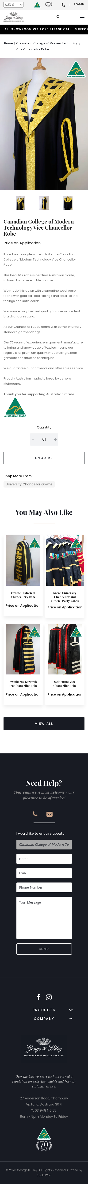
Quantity (44, 427)
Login (79, 4)
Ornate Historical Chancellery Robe (23, 595)
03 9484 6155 (45, 1110)
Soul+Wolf (44, 1175)
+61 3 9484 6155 (63, 4)
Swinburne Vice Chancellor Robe (65, 684)
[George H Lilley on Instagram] (49, 997)
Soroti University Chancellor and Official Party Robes (65, 597)
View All (44, 723)
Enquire (44, 458)
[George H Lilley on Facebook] (38, 997)
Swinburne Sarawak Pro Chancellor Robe (23, 684)
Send (44, 949)
